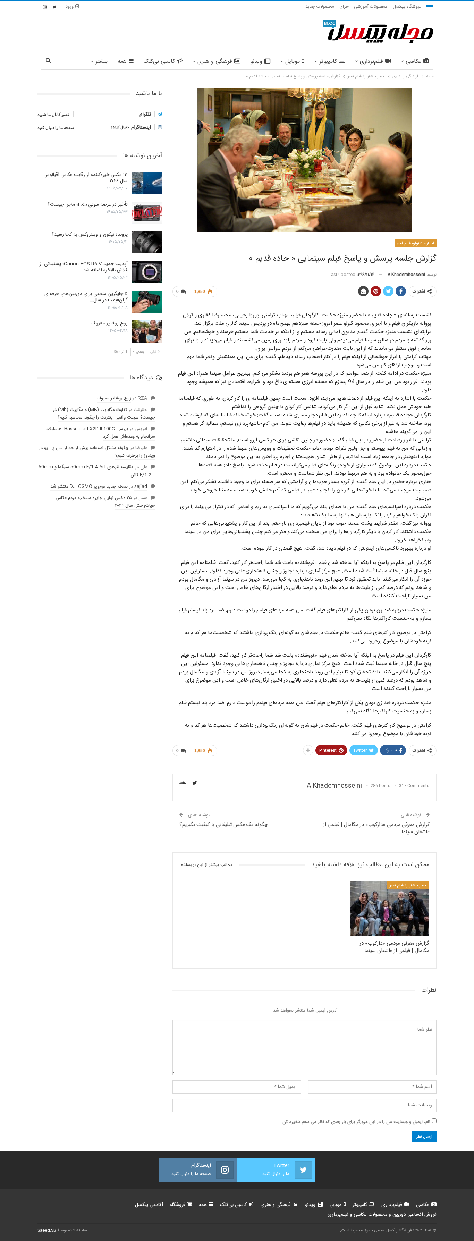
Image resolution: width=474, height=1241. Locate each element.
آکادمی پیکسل (149, 1205)
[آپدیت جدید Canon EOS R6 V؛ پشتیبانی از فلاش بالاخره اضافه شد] (147, 272)
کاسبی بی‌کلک (159, 61)
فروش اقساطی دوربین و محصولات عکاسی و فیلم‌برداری (382, 1214)
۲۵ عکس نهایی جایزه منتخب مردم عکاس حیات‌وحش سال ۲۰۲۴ (105, 501)
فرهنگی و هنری (214, 61)
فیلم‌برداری (371, 61)
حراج (344, 6)
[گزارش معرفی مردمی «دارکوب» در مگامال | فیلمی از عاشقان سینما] (389, 908)
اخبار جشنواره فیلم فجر (415, 243)
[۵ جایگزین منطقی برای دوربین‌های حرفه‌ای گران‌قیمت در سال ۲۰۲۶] (147, 302)
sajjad (140, 486)
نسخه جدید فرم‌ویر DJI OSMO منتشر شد (89, 486)
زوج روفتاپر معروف (109, 323)
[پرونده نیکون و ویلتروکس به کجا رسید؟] (147, 242)
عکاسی (413, 61)
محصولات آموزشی (371, 6)
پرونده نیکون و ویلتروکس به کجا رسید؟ (90, 234)
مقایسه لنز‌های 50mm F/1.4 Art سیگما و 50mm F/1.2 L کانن (97, 471)
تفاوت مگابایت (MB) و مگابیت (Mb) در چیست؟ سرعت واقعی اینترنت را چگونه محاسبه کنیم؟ (104, 413)
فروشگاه (177, 1205)
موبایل (292, 61)
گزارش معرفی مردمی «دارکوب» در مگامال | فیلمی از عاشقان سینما (376, 828)
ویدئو (256, 61)
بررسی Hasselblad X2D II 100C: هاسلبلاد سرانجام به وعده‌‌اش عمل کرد (100, 432)
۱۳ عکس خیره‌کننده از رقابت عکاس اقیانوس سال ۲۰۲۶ (86, 178)
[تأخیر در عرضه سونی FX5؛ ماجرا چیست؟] (147, 213)
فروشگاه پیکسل (407, 6)
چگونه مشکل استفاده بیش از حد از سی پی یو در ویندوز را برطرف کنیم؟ (97, 451)
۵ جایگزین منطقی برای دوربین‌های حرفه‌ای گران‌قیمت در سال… (86, 297)
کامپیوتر (328, 61)
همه (122, 61)
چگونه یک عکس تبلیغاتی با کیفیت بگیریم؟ (223, 824)
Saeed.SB (46, 1230)
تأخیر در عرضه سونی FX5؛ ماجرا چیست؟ (88, 205)
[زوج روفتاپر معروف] (147, 331)
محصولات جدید (319, 6)
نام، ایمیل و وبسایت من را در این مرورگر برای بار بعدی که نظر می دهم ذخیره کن (356, 1122)
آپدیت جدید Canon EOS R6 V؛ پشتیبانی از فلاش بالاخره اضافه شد (84, 267)
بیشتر (101, 61)
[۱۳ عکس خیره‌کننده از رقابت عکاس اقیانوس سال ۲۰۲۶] (147, 183)
